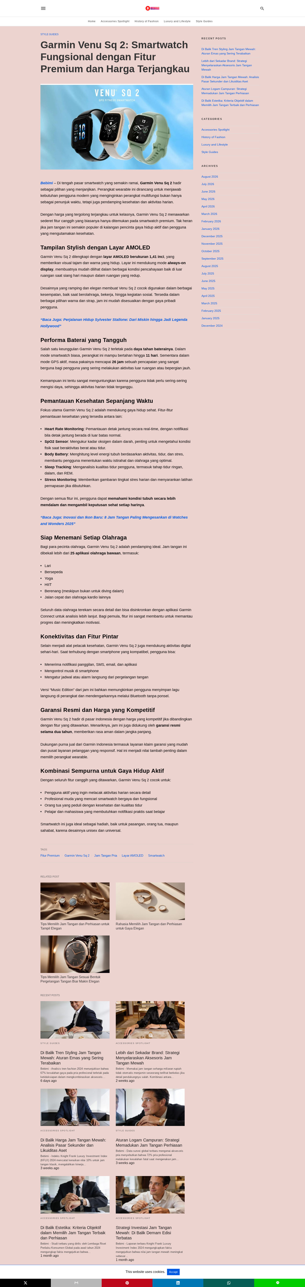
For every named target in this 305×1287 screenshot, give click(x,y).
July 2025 (207, 273)
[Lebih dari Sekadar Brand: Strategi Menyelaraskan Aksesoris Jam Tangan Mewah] (150, 1020)
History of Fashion (147, 21)
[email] (76, 1283)
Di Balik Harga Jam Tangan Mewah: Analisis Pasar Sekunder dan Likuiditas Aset (73, 1145)
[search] (262, 8)
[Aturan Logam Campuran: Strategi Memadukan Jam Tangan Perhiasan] (150, 1107)
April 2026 (208, 206)
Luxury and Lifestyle (177, 21)
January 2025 (210, 318)
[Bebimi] (152, 8)
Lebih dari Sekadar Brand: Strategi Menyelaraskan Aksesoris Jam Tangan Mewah (147, 1057)
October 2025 (210, 251)
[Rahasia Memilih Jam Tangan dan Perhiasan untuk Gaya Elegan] (150, 901)
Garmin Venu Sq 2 (77, 855)
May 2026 (208, 199)
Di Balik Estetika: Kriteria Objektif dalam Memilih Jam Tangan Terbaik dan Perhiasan (72, 1232)
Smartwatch (156, 855)
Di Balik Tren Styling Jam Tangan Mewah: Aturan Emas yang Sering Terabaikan (71, 1057)
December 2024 (212, 325)
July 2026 (207, 184)
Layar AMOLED (132, 855)
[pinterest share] (127, 1283)
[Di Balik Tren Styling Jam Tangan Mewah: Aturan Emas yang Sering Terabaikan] (75, 1020)
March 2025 (209, 303)
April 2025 (208, 295)
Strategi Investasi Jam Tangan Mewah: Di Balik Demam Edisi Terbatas (144, 1232)
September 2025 (212, 258)
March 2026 (209, 214)
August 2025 (209, 266)
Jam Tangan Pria (105, 855)
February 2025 (211, 310)
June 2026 (208, 191)
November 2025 (212, 243)
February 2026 (211, 221)
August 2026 (209, 176)
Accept (173, 1272)
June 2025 (208, 281)
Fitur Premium (50, 855)
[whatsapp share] (228, 1283)
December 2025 (212, 236)
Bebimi (46, 183)
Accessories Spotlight (115, 21)
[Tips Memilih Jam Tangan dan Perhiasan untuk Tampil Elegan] (75, 901)
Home (92, 21)
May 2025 (208, 288)
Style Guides (204, 21)
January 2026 (210, 228)
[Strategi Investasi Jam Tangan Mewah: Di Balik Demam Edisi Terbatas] (150, 1195)
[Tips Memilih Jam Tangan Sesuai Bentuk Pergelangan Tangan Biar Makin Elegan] (75, 954)
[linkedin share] (177, 1283)
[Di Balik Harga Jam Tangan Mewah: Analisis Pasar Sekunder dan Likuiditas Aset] (75, 1107)
